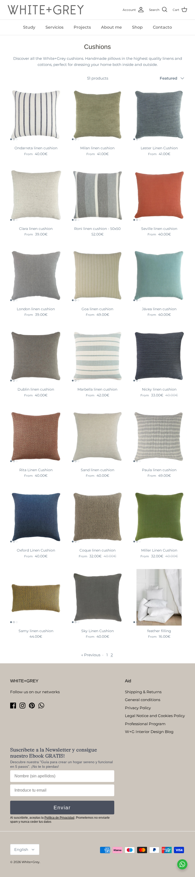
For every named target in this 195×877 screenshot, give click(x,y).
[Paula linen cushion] (159, 436)
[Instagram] (22, 705)
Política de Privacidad (59, 817)
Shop (137, 27)
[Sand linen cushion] (97, 436)
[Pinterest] (32, 705)
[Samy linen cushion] (36, 597)
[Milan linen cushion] (97, 114)
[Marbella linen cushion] (97, 356)
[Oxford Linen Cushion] (36, 517)
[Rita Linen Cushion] (36, 436)
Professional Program (145, 723)
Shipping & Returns (143, 691)
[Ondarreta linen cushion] (36, 114)
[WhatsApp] (41, 705)
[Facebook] (13, 705)
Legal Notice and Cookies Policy (155, 715)
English (21, 849)
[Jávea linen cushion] (159, 275)
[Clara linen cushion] (36, 195)
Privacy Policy (138, 707)
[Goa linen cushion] (97, 275)
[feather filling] (159, 597)
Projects (82, 27)
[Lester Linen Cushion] (159, 114)
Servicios (54, 27)
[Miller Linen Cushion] (159, 517)
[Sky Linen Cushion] (97, 597)
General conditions (142, 699)
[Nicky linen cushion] (159, 356)
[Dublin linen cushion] (36, 356)
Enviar (62, 807)
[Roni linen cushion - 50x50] (97, 195)
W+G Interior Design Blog (149, 731)
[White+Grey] (46, 9)
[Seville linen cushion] (159, 195)
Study (29, 27)
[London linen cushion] (36, 275)
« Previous (90, 654)
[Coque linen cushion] (97, 517)
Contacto (162, 27)
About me (111, 27)
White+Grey (31, 862)
